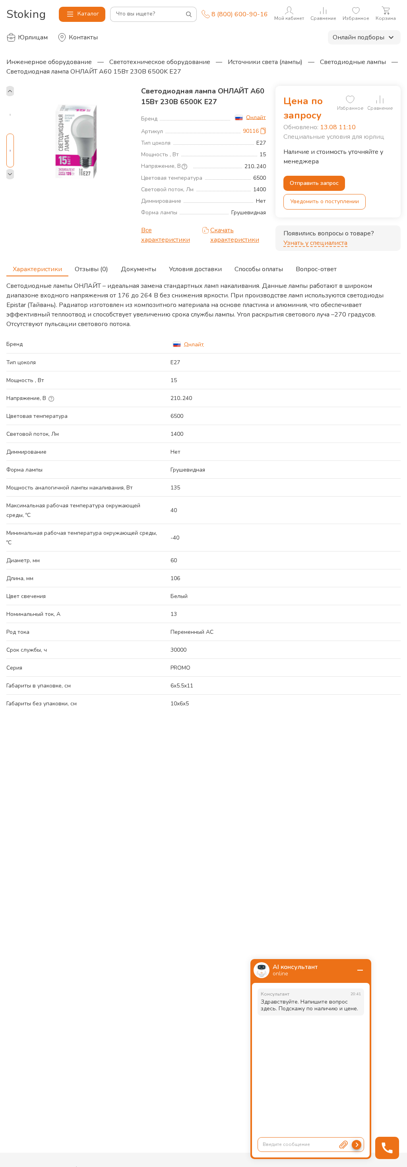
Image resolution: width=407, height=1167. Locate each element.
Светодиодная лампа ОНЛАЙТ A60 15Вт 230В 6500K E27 (93, 71)
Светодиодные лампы (353, 62)
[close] (360, 970)
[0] (350, 99)
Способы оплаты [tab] (259, 269)
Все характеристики (165, 235)
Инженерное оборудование (49, 62)
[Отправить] (356, 1145)
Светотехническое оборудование (159, 62)
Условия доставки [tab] (195, 269)
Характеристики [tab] (37, 269)
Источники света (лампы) (265, 62)
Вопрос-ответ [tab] (316, 269)
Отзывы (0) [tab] (91, 269)
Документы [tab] (138, 269)
